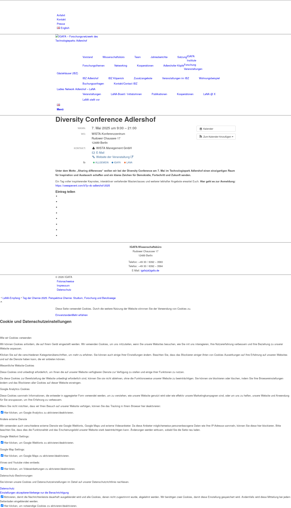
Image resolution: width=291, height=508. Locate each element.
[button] (216, 136)
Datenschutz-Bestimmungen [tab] (16, 475)
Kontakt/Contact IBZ (125, 83)
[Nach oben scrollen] (1, 302)
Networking (120, 65)
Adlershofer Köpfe (173, 65)
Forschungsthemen (94, 65)
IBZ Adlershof (90, 78)
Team (137, 57)
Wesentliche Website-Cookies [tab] (17, 365)
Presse (61, 24)
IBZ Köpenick (116, 78)
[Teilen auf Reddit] (60, 230)
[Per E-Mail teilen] (60, 235)
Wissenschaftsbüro (114, 57)
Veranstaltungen (92, 94)
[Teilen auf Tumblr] (60, 218)
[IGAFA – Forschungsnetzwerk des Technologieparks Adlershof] (85, 40)
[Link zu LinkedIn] (58, 2)
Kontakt (61, 19)
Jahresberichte (159, 57)
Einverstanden (63, 315)
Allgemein (101, 162)
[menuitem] (146, 15)
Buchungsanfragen (93, 83)
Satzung (182, 57)
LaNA (129, 162)
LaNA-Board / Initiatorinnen (126, 94)
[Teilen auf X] (60, 202)
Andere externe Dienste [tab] (13, 419)
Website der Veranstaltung (112, 157)
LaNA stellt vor (91, 99)
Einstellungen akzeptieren (14, 492)
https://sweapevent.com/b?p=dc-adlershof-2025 (83, 185)
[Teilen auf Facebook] (60, 196)
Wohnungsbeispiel (209, 78)
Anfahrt (61, 15)
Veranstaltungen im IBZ (175, 78)
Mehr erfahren (80, 315)
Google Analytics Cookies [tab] (15, 389)
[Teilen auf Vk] (60, 224)
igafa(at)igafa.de (150, 270)
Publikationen (159, 94)
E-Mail (99, 152)
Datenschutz (7, 488)
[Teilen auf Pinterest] (60, 207)
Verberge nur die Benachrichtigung (49, 492)
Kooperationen (145, 65)
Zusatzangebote (143, 78)
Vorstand (88, 57)
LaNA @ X (209, 94)
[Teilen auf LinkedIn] (60, 213)
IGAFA (117, 162)
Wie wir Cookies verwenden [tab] (15, 338)
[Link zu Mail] (58, 7)
